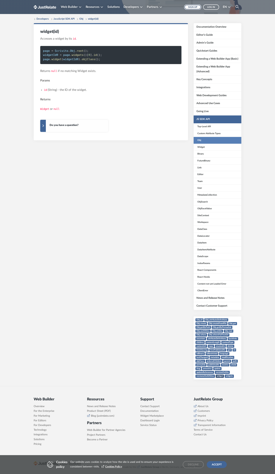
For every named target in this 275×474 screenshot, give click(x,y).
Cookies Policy (113, 466)
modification (227, 357)
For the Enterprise (44, 411)
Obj (81, 19)
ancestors (200, 339)
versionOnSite (222, 372)
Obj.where (201, 335)
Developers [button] (131, 6)
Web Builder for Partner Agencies (106, 430)
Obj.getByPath (203, 327)
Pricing (37, 444)
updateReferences (204, 372)
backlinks (233, 339)
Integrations (41, 434)
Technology (40, 430)
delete (230, 346)
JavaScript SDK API (64, 19)
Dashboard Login (150, 420)
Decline (193, 464)
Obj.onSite (217, 331)
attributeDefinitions (217, 339)
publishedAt (213, 365)
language (224, 354)
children (200, 342)
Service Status (148, 425)
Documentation (149, 411)
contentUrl (201, 346)
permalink (201, 365)
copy (211, 346)
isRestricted (212, 354)
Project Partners (96, 435)
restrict (225, 365)
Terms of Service (203, 430)
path (235, 361)
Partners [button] (152, 6)
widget (220, 376)
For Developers (42, 425)
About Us (203, 406)
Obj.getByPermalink (222, 327)
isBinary (200, 354)
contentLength (213, 342)
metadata (214, 357)
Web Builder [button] (69, 6)
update (217, 369)
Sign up (192, 7)
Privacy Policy (205, 420)
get (229, 350)
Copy (172, 51)
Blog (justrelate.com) (102, 416)
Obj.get (232, 323)
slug (198, 369)
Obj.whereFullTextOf (218, 335)
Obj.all (199, 320)
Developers (42, 19)
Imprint (202, 416)
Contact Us (200, 434)
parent (227, 361)
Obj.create (201, 323)
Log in (211, 7)
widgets (229, 376)
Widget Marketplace (152, 416)
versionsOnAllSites (205, 376)
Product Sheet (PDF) (99, 411)
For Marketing (42, 416)
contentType (227, 342)
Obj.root (228, 331)
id (234, 350)
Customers (204, 411)
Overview (39, 406)
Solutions (113, 6)
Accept (217, 464)
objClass (200, 361)
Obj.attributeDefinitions (216, 320)
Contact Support (150, 406)
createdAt (220, 346)
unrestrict (207, 369)
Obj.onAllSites (203, 331)
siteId (233, 365)
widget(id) (93, 19)
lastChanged (202, 357)
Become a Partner (97, 439)
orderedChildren (214, 361)
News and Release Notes (101, 406)
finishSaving (202, 350)
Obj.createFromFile (218, 323)
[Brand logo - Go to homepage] (45, 7)
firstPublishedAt (217, 350)
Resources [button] (92, 6)
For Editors (40, 420)
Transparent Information (212, 425)
